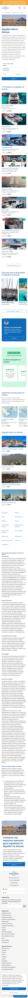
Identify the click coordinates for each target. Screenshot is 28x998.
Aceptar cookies (14, 988)
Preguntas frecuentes (8, 925)
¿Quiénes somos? (6, 913)
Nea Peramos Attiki (7, 540)
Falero (3, 517)
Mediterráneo (16, 12)
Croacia (4, 952)
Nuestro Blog (5, 940)
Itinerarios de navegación (9, 967)
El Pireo (17, 513)
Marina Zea (5, 536)
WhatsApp (15, 883)
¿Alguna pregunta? (21, 996)
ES (5, 893)
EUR (6, 889)
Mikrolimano (18, 536)
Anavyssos (4, 513)
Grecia (22, 12)
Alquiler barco (8, 12)
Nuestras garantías (7, 917)
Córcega (4, 957)
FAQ (3, 938)
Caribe (3, 959)
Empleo (4, 930)
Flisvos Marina (19, 517)
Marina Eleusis (19, 530)
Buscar (15, 78)
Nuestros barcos (6, 965)
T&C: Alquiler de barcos (8, 936)
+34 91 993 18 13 (14, 878)
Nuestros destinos (7, 963)
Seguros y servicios (7, 923)
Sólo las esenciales (14, 992)
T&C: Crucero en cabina (8, 934)
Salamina (17, 540)
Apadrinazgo (5, 921)
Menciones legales (7, 932)
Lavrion (17, 521)
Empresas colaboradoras (8, 919)
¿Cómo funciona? (6, 915)
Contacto (14, 338)
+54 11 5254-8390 (14, 880)
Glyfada (4, 521)
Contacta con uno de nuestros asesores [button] (14, 864)
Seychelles (4, 961)
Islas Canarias (5, 948)
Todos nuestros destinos (13, 311)
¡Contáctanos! (14, 885)
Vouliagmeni (5, 544)
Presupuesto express (7, 969)
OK (24, 906)
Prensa (4, 927)
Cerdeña (4, 950)
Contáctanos (5, 942)
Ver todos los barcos (13, 265)
